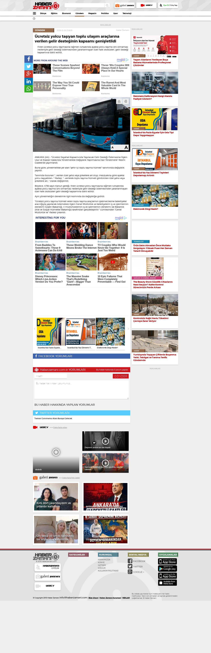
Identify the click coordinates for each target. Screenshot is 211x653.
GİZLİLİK (102, 568)
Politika (105, 13)
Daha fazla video (60, 427)
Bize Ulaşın (93, 598)
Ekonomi (66, 13)
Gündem (80, 13)
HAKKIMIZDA (104, 559)
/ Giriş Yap (170, 5)
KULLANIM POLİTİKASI (108, 571)
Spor (115, 13)
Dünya (43, 13)
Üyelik (51, 567)
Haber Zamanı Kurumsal (110, 598)
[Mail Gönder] (119, 101)
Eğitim (54, 13)
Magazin (92, 13)
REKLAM (126, 598)
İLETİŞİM (102, 565)
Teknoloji (127, 13)
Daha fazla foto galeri (71, 478)
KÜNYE (101, 562)
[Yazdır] (125, 101)
